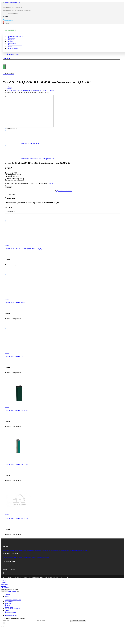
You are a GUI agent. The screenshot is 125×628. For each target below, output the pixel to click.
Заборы (39, 550)
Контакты (10, 557)
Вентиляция (9, 601)
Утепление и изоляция (15, 45)
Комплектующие (13, 48)
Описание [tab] (12, 194)
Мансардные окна (21, 550)
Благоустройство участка (13, 600)
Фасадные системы (31, 550)
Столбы (50, 183)
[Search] (4, 66)
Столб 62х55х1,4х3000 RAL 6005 (16, 410)
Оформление (12, 591)
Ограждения (9, 607)
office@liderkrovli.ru (13, 13)
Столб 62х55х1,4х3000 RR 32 (15, 303)
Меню (7, 596)
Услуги (42, 557)
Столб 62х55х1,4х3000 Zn (13, 356)
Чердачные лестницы (82, 550)
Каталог (5, 557)
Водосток (57, 550)
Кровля (7, 605)
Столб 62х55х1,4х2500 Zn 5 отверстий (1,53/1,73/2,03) (23, 249)
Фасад (7, 610)
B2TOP (66, 577)
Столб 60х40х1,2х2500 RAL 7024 (16, 518)
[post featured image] (62, 229)
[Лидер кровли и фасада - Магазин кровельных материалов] (11, 2)
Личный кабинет (17, 557)
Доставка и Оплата (13, 54)
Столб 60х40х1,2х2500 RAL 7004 (16, 464)
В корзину (8, 187)
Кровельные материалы (9, 550)
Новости (46, 557)
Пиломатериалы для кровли (68, 550)
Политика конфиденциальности (31, 557)
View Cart (4, 591)
